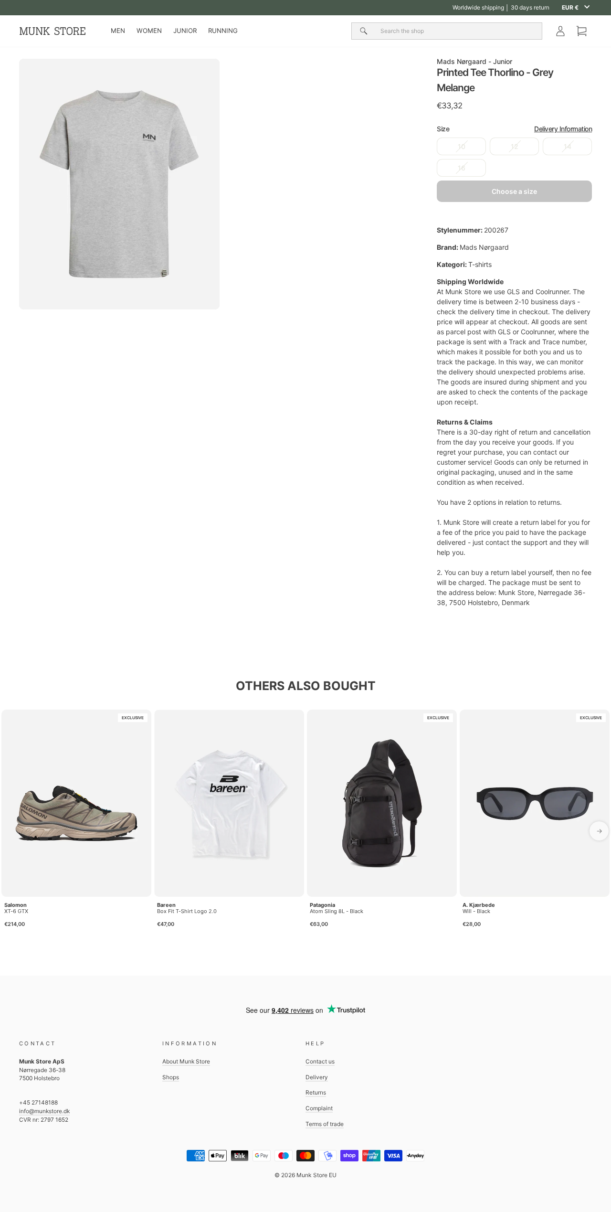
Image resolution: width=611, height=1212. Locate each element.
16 (461, 168)
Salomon (15, 905)
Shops (170, 1077)
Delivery (317, 1077)
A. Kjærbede (479, 905)
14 (567, 146)
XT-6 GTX (16, 911)
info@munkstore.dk (44, 1111)
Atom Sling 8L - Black (336, 911)
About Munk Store (186, 1061)
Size (514, 129)
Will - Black (476, 911)
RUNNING (223, 30)
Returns (316, 1092)
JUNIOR (185, 30)
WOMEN (149, 30)
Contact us (320, 1061)
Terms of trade (325, 1123)
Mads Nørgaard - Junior (474, 61)
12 (514, 146)
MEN (118, 30)
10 (461, 146)
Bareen (166, 905)
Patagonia (322, 905)
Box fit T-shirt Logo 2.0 (187, 911)
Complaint (319, 1108)
